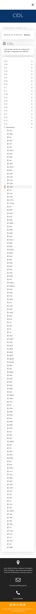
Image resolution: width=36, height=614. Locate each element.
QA (10, 432)
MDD (11, 349)
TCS (10, 504)
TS (10, 527)
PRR (11, 425)
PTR (10, 428)
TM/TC (11, 511)
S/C (10, 494)
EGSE (11, 250)
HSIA (11, 312)
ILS (10, 322)
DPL (10, 226)
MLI (10, 369)
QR (10, 438)
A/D (10, 130)
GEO (11, 299)
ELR (10, 256)
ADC (11, 140)
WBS (11, 547)
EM (10, 259)
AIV (10, 147)
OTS (10, 402)
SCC (11, 474)
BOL (10, 170)
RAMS (11, 441)
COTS (11, 200)
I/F (10, 329)
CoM (11, 197)
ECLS (11, 240)
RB (10, 445)
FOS (10, 289)
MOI (10, 375)
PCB (10, 408)
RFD (10, 455)
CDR (11, 183)
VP (10, 544)
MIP (10, 365)
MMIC (11, 372)
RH (10, 461)
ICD (10, 319)
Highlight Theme (19, 611)
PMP (11, 422)
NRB (11, 388)
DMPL (11, 223)
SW (10, 498)
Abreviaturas (19, 28)
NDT (10, 385)
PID (10, 418)
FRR (10, 293)
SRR (11, 484)
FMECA (12, 286)
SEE (10, 478)
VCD (11, 541)
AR (10, 160)
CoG (10, 193)
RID (10, 465)
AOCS (11, 150)
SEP (10, 481)
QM (10, 435)
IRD (10, 326)
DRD (11, 233)
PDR (11, 412)
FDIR (11, 276)
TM (10, 508)
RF (10, 448)
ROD (11, 468)
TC (10, 501)
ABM (11, 134)
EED (10, 243)
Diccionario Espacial (8, 28)
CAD (11, 173)
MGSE (11, 362)
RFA (10, 451)
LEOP (11, 339)
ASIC (11, 164)
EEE (10, 246)
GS (10, 302)
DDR (11, 213)
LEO (10, 336)
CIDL (25, 28)
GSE (11, 306)
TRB (10, 518)
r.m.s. (11, 471)
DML (11, 220)
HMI (10, 309)
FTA (10, 296)
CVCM (11, 203)
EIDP (11, 253)
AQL (10, 157)
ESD (10, 273)
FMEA (11, 283)
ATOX (11, 167)
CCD (11, 180)
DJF (10, 216)
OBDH (11, 395)
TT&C (11, 531)
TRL (10, 521)
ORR (11, 398)
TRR (10, 524)
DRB (11, 230)
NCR (11, 379)
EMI (10, 266)
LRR (10, 342)
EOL (10, 269)
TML (10, 514)
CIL (10, 190)
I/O (10, 332)
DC (10, 207)
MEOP (11, 359)
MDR (11, 355)
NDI (10, 382)
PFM (11, 415)
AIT (10, 144)
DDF (10, 210)
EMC (11, 263)
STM (11, 488)
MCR (11, 345)
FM (10, 279)
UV (10, 537)
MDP (11, 352)
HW (10, 316)
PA (10, 405)
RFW (11, 458)
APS (10, 154)
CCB (11, 177)
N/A (10, 392)
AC (10, 137)
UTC (10, 534)
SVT (10, 491)
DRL (10, 236)
